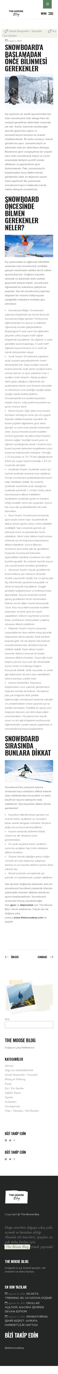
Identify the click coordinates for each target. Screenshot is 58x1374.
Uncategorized (12, 1106)
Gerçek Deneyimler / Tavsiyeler (25, 31)
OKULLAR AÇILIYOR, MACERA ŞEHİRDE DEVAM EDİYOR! (24, 1307)
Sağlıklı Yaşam (13, 1093)
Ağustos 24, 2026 (16, 1303)
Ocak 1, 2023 (14, 41)
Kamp (8, 1084)
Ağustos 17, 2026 (16, 1316)
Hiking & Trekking (15, 1079)
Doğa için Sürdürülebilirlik (19, 1070)
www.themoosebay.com (28, 917)
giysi (13, 905)
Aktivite (9, 1066)
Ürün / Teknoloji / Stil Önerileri (22, 1111)
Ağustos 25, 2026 (16, 1294)
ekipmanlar (27, 905)
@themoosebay (14, 1347)
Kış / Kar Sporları (14, 1088)
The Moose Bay (30, 1214)
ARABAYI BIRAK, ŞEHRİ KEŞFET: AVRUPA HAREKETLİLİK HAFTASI (26, 1321)
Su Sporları (10, 1102)
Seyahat (9, 1097)
